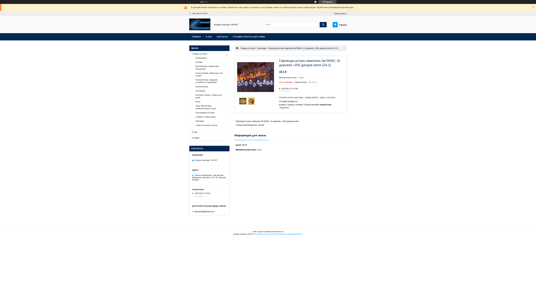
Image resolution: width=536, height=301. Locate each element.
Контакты (222, 37)
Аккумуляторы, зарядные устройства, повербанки (207, 81)
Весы (198, 102)
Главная (196, 37)
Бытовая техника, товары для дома (209, 96)
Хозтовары (200, 91)
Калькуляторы (202, 87)
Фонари (199, 62)
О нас (209, 37)
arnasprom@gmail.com (204, 211)
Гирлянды (261, 48)
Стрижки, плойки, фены (206, 117)
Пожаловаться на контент (266, 234)
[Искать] (323, 24)
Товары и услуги (247, 48)
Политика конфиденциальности (290, 234)
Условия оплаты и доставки (249, 37)
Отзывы (195, 138)
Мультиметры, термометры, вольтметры (207, 67)
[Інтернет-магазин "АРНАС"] (199, 29)
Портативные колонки (205, 113)
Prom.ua (280, 232)
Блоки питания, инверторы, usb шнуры (209, 74)
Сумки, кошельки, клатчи (206, 125)
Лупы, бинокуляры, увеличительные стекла (206, 107)
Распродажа (201, 58)
